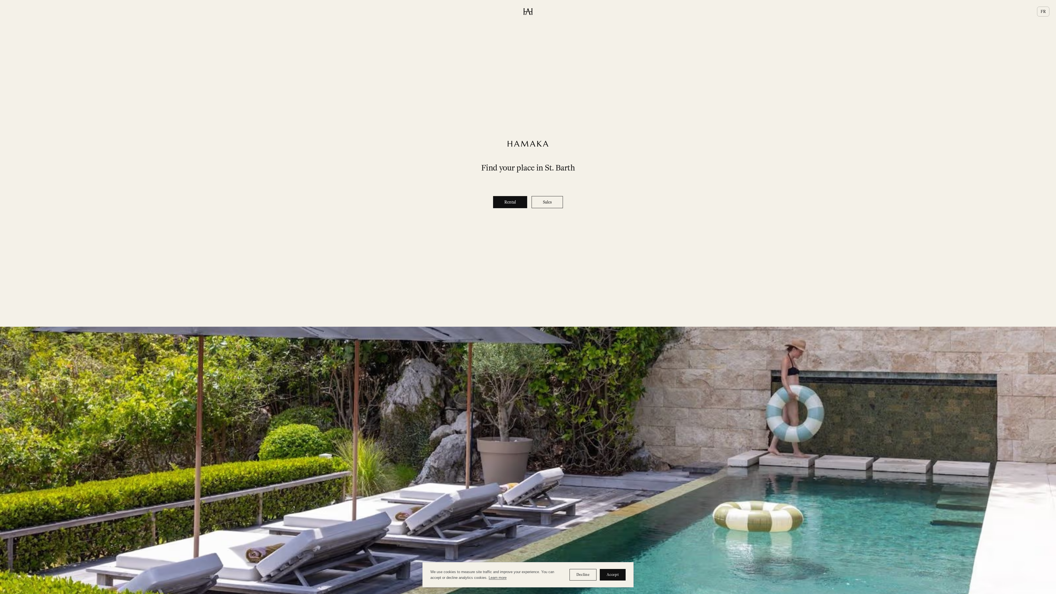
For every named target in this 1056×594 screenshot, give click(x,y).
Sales (547, 202)
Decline (583, 574)
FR (1043, 11)
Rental (510, 202)
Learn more (498, 578)
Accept (613, 574)
